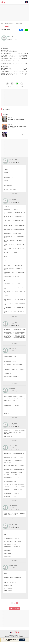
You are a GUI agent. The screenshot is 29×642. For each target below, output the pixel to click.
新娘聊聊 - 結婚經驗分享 (9, 23)
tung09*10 (12, 159)
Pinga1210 (12, 445)
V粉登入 (21, 2)
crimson (12, 199)
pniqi (10, 36)
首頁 (2, 23)
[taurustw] (5, 350)
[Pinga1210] (5, 448)
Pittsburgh (12, 565)
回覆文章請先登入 (14, 608)
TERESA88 (12, 322)
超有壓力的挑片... (19, 23)
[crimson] (5, 201)
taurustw (12, 348)
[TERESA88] (5, 324)
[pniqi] (4, 38)
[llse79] (5, 390)
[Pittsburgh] (5, 567)
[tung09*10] (5, 161)
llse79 (11, 388)
